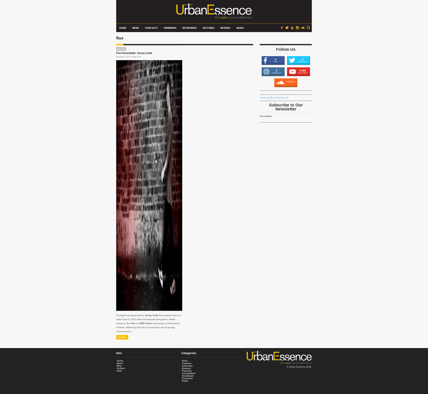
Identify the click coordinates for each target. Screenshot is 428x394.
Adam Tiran (136, 57)
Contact (121, 368)
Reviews (225, 27)
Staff (119, 370)
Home (122, 27)
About (120, 363)
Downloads (188, 375)
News (135, 27)
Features (208, 27)
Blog (119, 365)
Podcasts (151, 27)
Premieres (170, 27)
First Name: (266, 116)
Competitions (189, 373)
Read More (122, 337)
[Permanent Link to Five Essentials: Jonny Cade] (149, 185)
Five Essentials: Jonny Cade (134, 53)
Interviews (189, 27)
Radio (240, 27)
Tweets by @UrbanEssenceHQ (274, 97)
